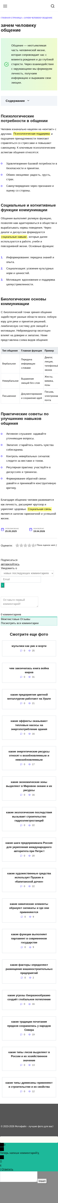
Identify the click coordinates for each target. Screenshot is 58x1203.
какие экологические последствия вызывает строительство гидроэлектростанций (29, 816)
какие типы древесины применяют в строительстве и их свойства (29, 1084)
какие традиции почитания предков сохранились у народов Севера (29, 1025)
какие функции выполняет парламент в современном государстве (29, 938)
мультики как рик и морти (29, 645)
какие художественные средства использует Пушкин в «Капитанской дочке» (29, 877)
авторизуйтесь (10, 564)
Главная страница (11, 18)
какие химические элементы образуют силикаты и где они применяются (29, 908)
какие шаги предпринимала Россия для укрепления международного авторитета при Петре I (29, 847)
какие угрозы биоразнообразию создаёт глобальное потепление (29, 997)
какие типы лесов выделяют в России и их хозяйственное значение (29, 1056)
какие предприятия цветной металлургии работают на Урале (29, 696)
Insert (42, 1181)
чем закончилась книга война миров (29, 670)
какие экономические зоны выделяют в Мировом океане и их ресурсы (29, 786)
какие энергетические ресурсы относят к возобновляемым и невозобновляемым (29, 755)
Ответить (7, 1169)
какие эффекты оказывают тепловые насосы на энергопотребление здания (29, 725)
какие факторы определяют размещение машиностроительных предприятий (29, 969)
